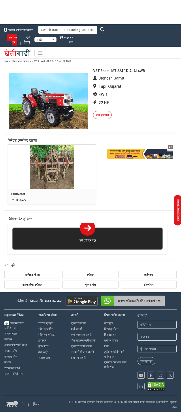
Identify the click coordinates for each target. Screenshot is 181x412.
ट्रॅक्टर (90, 274)
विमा (106, 346)
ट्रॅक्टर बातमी (78, 323)
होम (6, 61)
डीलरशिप (148, 284)
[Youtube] (141, 375)
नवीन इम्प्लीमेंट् (45, 329)
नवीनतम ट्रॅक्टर (46, 334)
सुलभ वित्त (90, 284)
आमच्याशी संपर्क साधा (15, 345)
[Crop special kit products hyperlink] (140, 154)
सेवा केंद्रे (43, 352)
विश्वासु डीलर (111, 329)
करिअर (8, 339)
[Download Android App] (82, 301)
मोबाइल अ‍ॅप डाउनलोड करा (20, 30)
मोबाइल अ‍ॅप (10, 351)
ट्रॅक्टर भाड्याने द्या (20, 61)
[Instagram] (160, 375)
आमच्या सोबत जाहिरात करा (14, 325)
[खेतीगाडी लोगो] (17, 52)
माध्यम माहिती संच (13, 374)
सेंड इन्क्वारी (102, 115)
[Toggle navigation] (40, 53)
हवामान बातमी (78, 357)
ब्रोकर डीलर (111, 340)
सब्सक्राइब (146, 361)
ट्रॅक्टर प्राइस (45, 323)
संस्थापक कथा (12, 368)
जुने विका (27, 39)
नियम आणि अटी (147, 402)
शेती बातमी (76, 329)
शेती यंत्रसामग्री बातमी (83, 340)
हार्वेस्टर (148, 274)
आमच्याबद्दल (10, 333)
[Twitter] (170, 375)
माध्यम (7, 362)
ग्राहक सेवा (44, 357)
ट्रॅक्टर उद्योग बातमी (81, 346)
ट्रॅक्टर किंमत (32, 274)
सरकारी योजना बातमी (82, 352)
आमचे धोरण (162, 402)
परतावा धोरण (11, 356)
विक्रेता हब (110, 334)
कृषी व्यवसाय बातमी (81, 334)
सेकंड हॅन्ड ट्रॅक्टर (32, 284)
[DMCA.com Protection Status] (156, 386)
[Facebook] (150, 375)
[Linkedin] (141, 386)
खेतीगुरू (108, 323)
